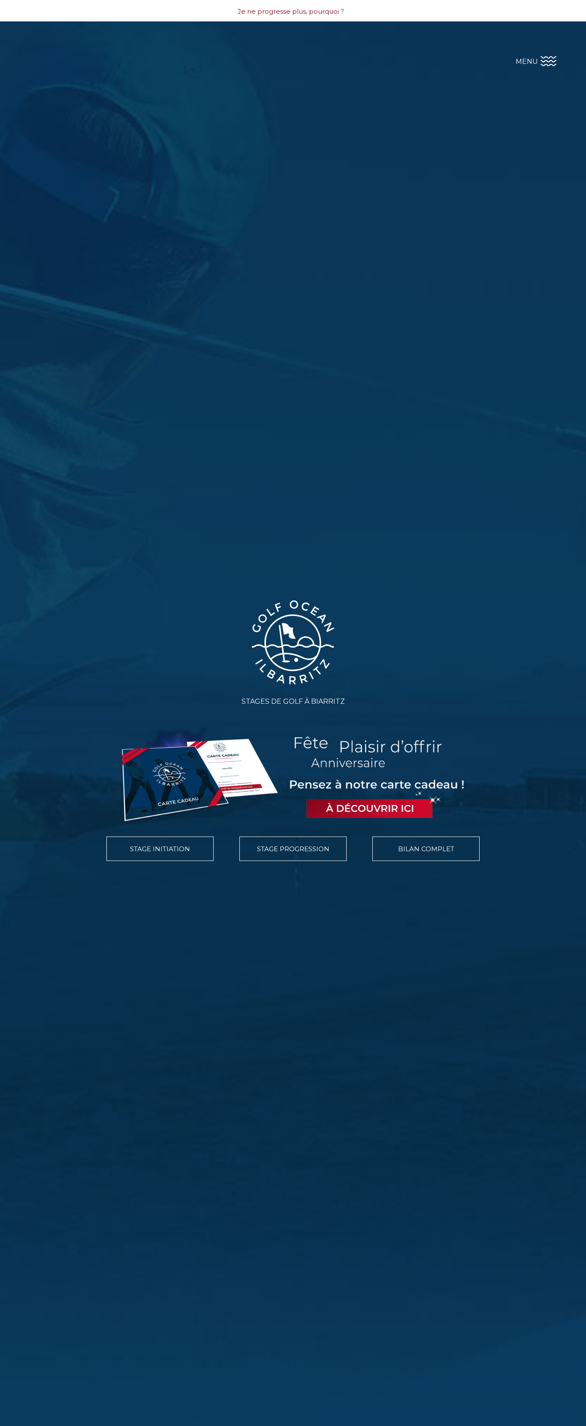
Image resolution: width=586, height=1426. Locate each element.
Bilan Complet (426, 849)
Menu (528, 61)
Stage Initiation (160, 849)
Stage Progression (293, 849)
